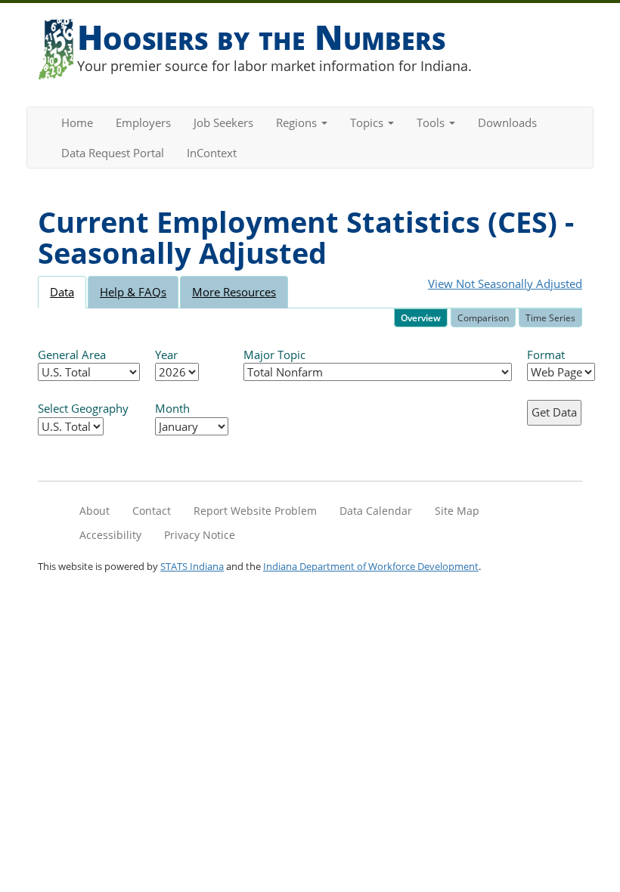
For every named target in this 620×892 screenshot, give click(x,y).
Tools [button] (432, 122)
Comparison (483, 317)
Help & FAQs (133, 291)
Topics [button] (368, 122)
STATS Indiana (192, 566)
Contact (151, 510)
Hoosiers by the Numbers (261, 37)
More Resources (234, 291)
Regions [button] (298, 122)
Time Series (550, 317)
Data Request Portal (112, 152)
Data (62, 291)
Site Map (457, 510)
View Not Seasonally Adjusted (505, 283)
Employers (143, 122)
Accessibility (110, 535)
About (94, 510)
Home (77, 122)
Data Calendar (375, 510)
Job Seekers (223, 122)
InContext (212, 152)
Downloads (507, 122)
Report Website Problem (255, 510)
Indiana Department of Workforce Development (371, 566)
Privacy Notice (199, 535)
